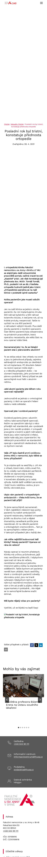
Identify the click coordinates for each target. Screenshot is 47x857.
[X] (36, 645)
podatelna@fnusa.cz (24, 769)
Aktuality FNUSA (17, 124)
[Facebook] (32, 645)
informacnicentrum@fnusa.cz (28, 757)
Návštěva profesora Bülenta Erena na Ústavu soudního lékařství (23, 704)
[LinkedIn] (41, 645)
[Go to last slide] (7, 700)
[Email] (6, 649)
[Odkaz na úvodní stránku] (20, 800)
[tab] (18, 727)
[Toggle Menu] (41, 3)
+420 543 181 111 (21, 744)
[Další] (40, 700)
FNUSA (6, 124)
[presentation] (23, 685)
